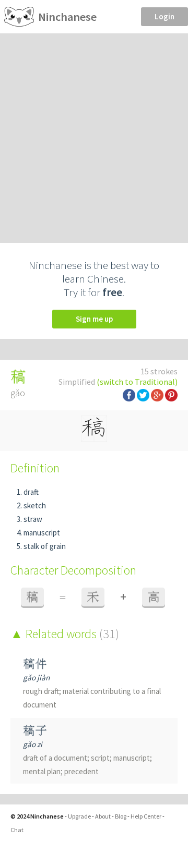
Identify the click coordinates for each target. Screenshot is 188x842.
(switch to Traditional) (137, 381)
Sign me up (94, 319)
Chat (17, 830)
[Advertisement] (94, 132)
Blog (120, 816)
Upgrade (79, 816)
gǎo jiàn (36, 677)
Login (164, 16)
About (103, 816)
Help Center (146, 816)
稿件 (35, 664)
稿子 (35, 731)
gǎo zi (32, 744)
